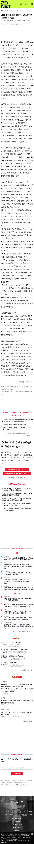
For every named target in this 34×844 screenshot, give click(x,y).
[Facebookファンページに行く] (12, 802)
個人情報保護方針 (17, 818)
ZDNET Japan (4, 10)
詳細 (2, 842)
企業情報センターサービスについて (17, 473)
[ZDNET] (6, 4)
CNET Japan (18, 785)
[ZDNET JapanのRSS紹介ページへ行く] (22, 802)
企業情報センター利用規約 (15, 477)
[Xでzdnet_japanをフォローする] (17, 802)
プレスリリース (14, 10)
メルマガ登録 (17, 773)
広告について (17, 827)
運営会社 (17, 830)
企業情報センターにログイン (17, 469)
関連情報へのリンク (24, 382)
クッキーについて (17, 824)
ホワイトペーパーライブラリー (21, 631)
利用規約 (17, 821)
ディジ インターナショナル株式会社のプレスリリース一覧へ (15, 434)
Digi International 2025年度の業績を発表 (14, 424)
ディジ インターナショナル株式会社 (9, 24)
